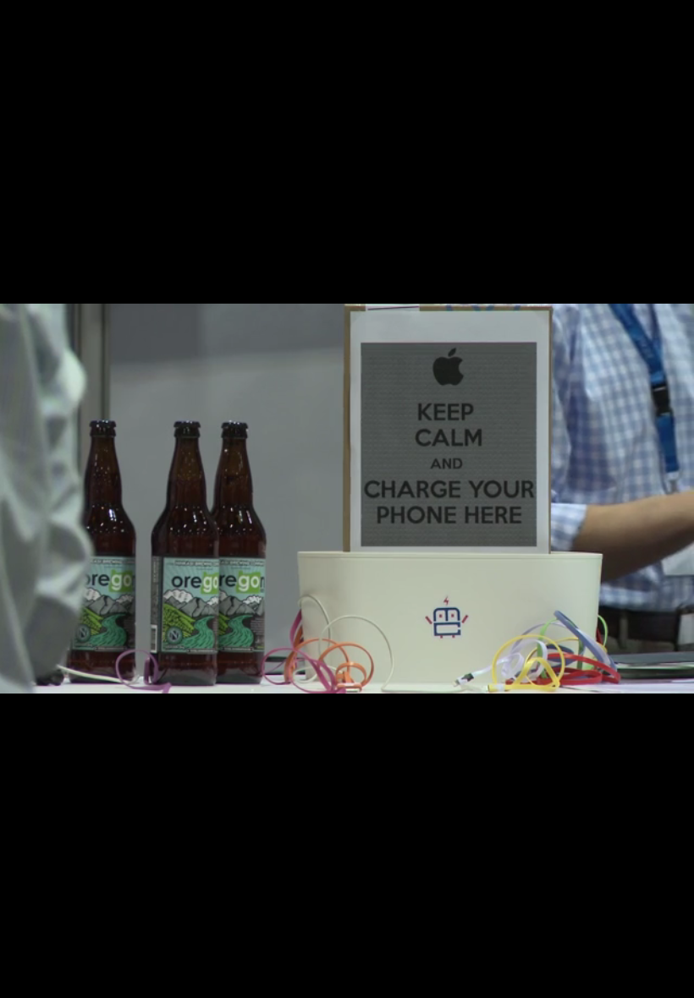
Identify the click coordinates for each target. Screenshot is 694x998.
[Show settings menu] (628, 979)
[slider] (326, 979)
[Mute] (584, 979)
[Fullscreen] (672, 979)
